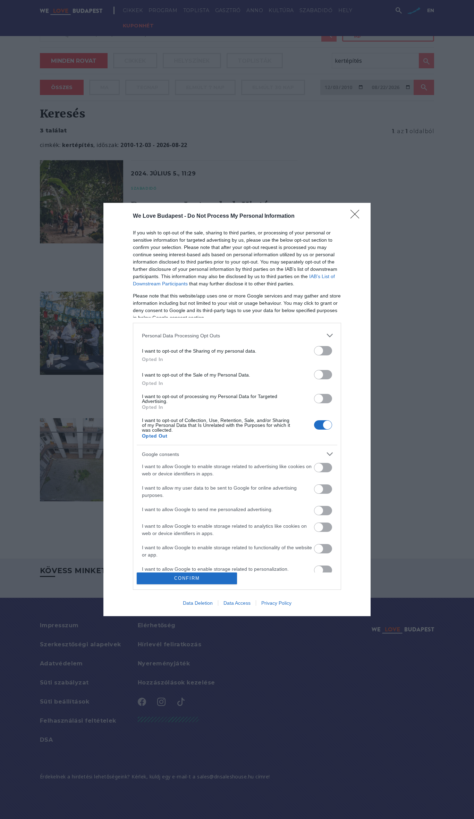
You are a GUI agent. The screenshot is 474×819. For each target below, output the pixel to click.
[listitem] (237, 335)
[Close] (357, 216)
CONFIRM (187, 578)
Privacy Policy (276, 603)
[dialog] (237, 409)
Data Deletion (198, 603)
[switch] (323, 350)
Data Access (237, 603)
